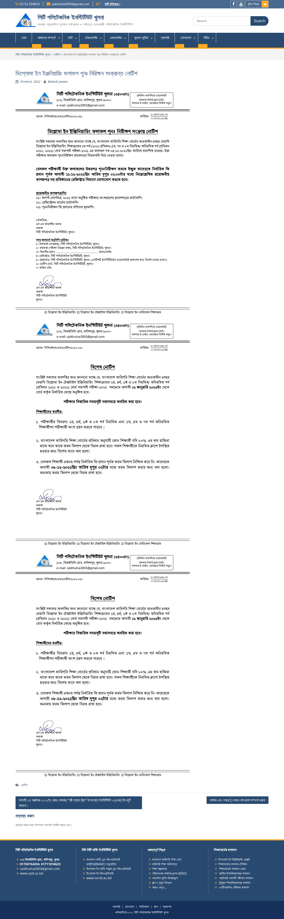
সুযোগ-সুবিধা (141, 37)
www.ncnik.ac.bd (99, 878)
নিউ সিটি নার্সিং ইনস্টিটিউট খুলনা (99, 849)
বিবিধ (206, 37)
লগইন (56, 825)
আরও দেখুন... (159, 887)
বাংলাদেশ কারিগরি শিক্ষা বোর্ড (166, 859)
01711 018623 (30, 4)
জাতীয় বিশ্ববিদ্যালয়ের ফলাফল (234, 873)
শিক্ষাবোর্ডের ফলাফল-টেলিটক (232, 864)
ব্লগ (156, 906)
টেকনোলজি (91, 37)
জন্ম (154, 882)
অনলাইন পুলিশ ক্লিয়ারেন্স (165, 878)
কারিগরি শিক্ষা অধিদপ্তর (164, 864)
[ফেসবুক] (233, 4)
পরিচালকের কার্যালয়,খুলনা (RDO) (169, 873)
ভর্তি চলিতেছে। (112, 4)
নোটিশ (57, 54)
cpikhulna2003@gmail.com (70, 4)
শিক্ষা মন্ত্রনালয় (159, 869)
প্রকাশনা (167, 906)
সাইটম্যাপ (144, 906)
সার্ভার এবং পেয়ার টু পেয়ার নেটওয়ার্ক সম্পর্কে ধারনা (237, 800)
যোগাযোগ (185, 37)
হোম (23, 37)
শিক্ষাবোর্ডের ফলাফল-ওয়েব (232, 869)
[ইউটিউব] (241, 4)
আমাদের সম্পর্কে (46, 37)
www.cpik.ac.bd (31, 873)
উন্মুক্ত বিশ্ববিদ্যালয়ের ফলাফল (234, 882)
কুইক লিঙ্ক (253, 4)
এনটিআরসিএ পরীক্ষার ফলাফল (233, 887)
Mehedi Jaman (58, 81)
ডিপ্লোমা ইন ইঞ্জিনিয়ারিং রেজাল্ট (234, 859)
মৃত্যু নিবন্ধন (165, 882)
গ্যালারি (165, 37)
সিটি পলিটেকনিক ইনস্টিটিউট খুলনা (71, 17)
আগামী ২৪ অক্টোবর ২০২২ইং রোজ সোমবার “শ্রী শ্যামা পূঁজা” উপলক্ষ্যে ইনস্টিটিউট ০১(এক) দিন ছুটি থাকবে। (75, 803)
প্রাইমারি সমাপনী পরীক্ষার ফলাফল (235, 878)
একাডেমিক (116, 37)
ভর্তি (70, 37)
